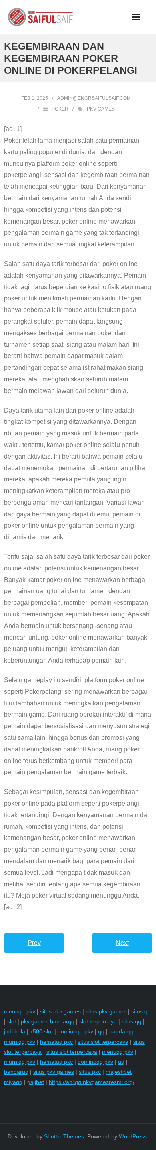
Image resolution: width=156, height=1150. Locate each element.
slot (11, 1021)
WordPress (133, 1136)
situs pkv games (60, 1011)
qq (101, 1031)
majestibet (119, 1072)
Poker (60, 109)
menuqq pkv (19, 1011)
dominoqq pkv (75, 1031)
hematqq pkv (56, 1042)
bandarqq (121, 1031)
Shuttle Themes (64, 1136)
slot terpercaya (98, 1021)
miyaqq (13, 1082)
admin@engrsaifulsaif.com (94, 98)
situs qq (141, 1011)
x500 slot (41, 1031)
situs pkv (90, 1072)
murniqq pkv (19, 1042)
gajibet (35, 1082)
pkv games (101, 109)
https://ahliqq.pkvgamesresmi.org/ (91, 1082)
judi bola (14, 1031)
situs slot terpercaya (103, 1042)
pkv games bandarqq (47, 1021)
